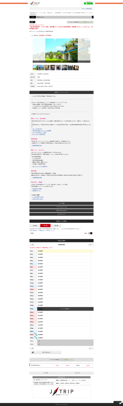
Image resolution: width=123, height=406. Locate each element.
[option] (61, 50)
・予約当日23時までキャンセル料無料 (41, 130)
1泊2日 (57, 365)
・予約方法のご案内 (36, 188)
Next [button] (89, 50)
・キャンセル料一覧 (36, 129)
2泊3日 (67, 365)
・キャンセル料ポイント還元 (38, 132)
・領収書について (36, 190)
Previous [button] (34, 50)
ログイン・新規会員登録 (87, 8)
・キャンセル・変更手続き (38, 134)
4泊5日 (88, 365)
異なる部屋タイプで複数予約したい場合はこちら (41, 230)
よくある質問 (45, 372)
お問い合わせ (77, 372)
